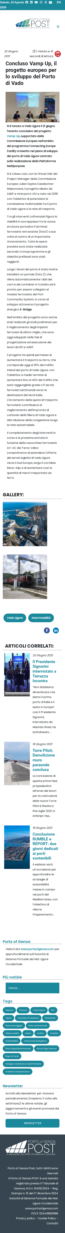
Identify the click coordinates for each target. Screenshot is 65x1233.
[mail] (50, 2)
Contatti (52, 1223)
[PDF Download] (58, 54)
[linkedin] (31, 2)
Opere (8, 1018)
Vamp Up (13, 136)
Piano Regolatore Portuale (18, 1048)
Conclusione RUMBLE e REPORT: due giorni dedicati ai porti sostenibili (45, 846)
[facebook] (26, 2)
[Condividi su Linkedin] (57, 630)
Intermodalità (41, 618)
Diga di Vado (12, 1056)
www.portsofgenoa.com (37, 949)
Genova (9, 1010)
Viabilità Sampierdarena (18, 1071)
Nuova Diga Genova (47, 1048)
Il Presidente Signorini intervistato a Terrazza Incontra (44, 671)
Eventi (28, 1033)
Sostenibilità (12, 1040)
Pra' (53, 1010)
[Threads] (45, 2)
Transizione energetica (35, 1040)
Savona (23, 1010)
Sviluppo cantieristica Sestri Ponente (23, 1063)
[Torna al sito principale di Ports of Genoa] (30, 1148)
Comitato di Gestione (28, 1018)
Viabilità (54, 1033)
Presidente (50, 1018)
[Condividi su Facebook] (48, 630)
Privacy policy (25, 1218)
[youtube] (36, 2)
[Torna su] (59, 1226)
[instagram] (41, 2)
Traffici (40, 1033)
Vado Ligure (15, 618)
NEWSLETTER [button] (32, 1123)
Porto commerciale (38, 1025)
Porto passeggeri (14, 1025)
